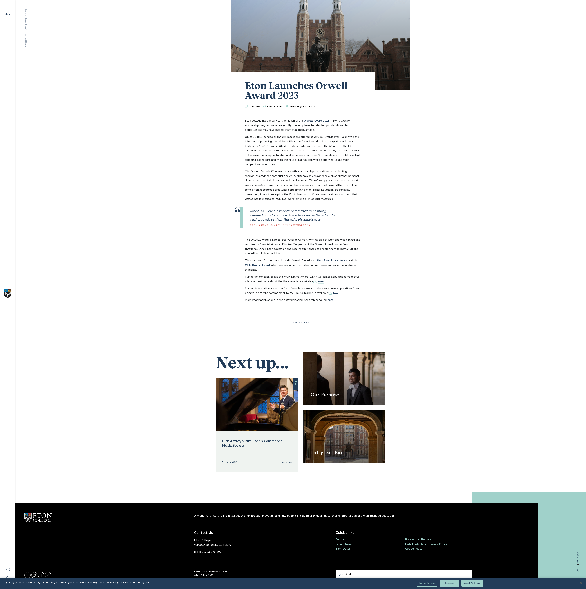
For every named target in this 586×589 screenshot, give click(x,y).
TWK (578, 569)
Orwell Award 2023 (316, 120)
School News (26, 40)
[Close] (581, 583)
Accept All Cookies (472, 583)
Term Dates (343, 548)
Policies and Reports (418, 539)
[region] (293, 583)
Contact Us (343, 539)
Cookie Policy (413, 548)
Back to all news (300, 322)
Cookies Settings (427, 583)
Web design (578, 557)
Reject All (449, 583)
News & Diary (26, 24)
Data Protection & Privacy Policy (426, 544)
